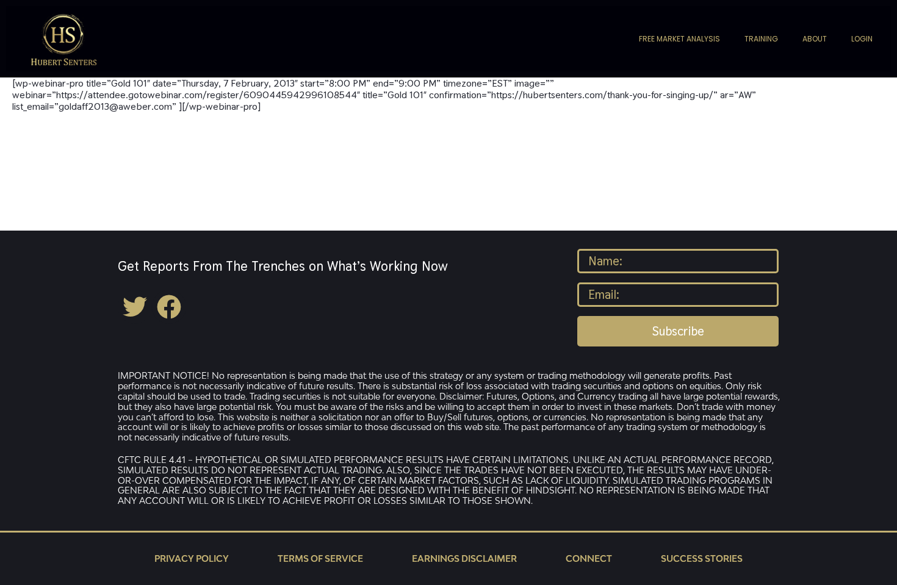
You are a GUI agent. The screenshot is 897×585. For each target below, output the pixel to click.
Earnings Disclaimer (464, 558)
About (814, 39)
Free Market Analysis (679, 39)
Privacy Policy (191, 558)
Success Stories (702, 558)
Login (862, 39)
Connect (589, 558)
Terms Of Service (320, 558)
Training (761, 39)
